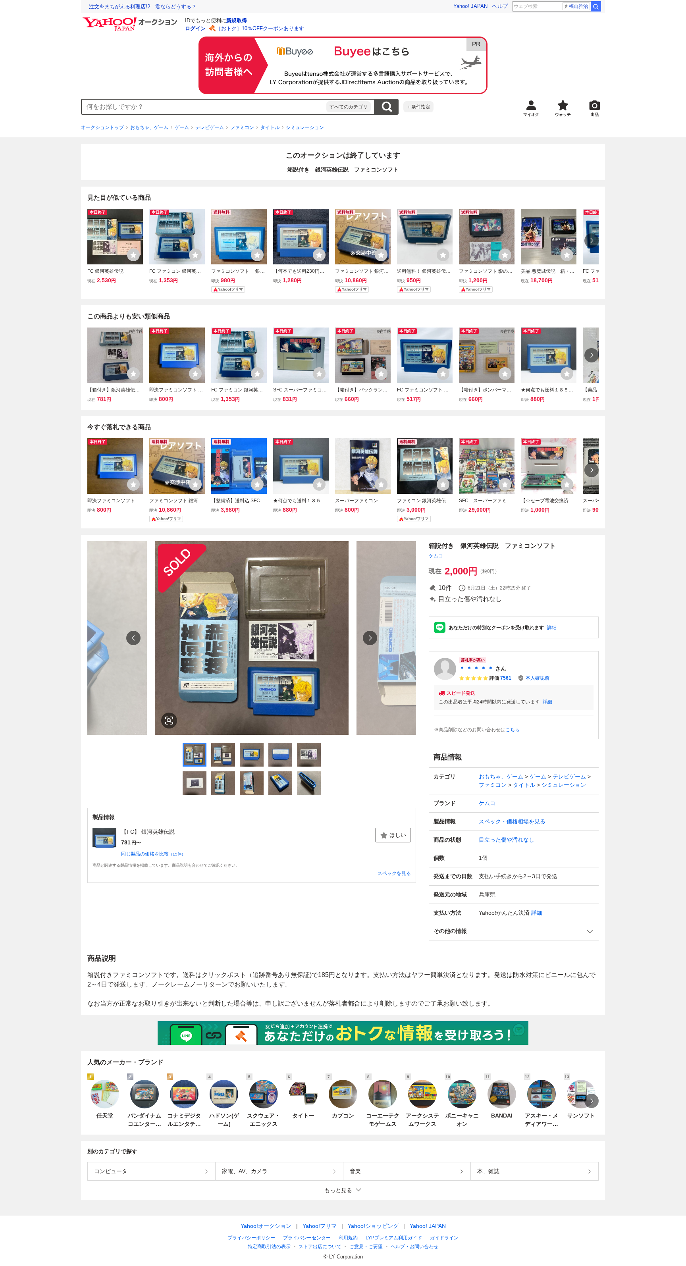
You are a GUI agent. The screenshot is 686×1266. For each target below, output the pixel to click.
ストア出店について (320, 1246)
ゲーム (182, 127)
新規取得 (236, 20)
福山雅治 (578, 6)
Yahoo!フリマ (320, 1226)
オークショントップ (102, 127)
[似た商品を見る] (169, 720)
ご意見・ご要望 (366, 1246)
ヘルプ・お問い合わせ (414, 1246)
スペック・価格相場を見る (512, 821)
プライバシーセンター (307, 1238)
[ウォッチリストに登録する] (133, 255)
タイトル (269, 127)
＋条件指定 (418, 107)
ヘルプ (500, 6)
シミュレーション (305, 127)
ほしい (397, 835)
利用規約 (348, 1238)
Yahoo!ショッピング (373, 1226)
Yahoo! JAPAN (470, 6)
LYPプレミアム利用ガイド (394, 1238)
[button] (514, 931)
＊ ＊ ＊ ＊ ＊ (476, 668)
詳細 (552, 627)
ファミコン (242, 127)
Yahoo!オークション (266, 1226)
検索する (387, 107)
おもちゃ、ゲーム (149, 127)
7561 (505, 678)
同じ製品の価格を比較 (153, 854)
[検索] (596, 6)
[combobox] (204, 107)
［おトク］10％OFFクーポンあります (260, 28)
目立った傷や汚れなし (506, 839)
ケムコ (436, 556)
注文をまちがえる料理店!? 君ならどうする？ (143, 7)
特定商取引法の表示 (269, 1246)
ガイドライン (444, 1238)
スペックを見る (394, 873)
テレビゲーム (209, 127)
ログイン (195, 28)
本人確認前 (537, 678)
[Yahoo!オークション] (131, 19)
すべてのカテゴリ (349, 107)
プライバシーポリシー (251, 1238)
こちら (512, 729)
